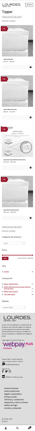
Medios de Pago (10, 405)
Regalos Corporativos (12, 394)
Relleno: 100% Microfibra (11, 284)
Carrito (27, 426)
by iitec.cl (5, 421)
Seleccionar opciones (31, 67)
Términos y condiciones (14, 399)
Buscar (17, 428)
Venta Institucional (11, 391)
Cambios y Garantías (12, 408)
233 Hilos (6, 272)
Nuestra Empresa (11, 388)
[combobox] (13, 243)
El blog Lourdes (10, 397)
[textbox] (13, 307)
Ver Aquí (20, 377)
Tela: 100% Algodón (9, 294)
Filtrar (5, 258)
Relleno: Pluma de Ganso (11, 291)
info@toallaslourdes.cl (13, 364)
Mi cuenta (6, 428)
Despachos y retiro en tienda (16, 402)
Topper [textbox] (13, 243)
